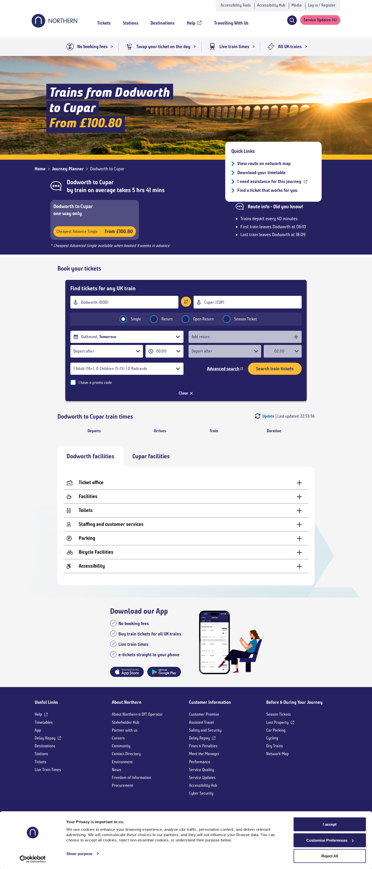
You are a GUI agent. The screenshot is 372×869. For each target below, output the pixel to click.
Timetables (44, 722)
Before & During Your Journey (294, 702)
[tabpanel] (186, 526)
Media (297, 5)
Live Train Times (48, 769)
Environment (122, 761)
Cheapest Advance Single (94, 231)
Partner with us (124, 730)
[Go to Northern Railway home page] (54, 26)
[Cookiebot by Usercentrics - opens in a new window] (33, 859)
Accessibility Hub (271, 5)
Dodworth (79, 182)
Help (38, 714)
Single (136, 319)
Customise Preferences (326, 840)
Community (121, 745)
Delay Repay (45, 738)
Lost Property (277, 722)
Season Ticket (245, 319)
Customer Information (210, 702)
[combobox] (124, 302)
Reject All (329, 856)
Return (167, 319)
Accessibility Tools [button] (236, 5)
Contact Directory (126, 753)
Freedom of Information (131, 777)
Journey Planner (68, 169)
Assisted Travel (201, 722)
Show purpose (79, 854)
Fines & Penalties (203, 745)
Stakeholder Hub (125, 722)
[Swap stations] (186, 302)
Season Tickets (278, 714)
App (38, 730)
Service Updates (202, 777)
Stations (41, 753)
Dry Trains (274, 745)
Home (40, 169)
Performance (199, 761)
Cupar (106, 182)
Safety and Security (205, 730)
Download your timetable (261, 172)
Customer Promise (204, 714)
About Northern (126, 702)
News (116, 769)
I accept (330, 824)
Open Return (203, 319)
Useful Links (46, 702)
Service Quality (201, 769)
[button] (292, 20)
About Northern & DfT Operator (137, 714)
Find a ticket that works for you (267, 190)
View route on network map (264, 163)
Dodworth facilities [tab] (90, 456)
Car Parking (275, 730)
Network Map (277, 753)
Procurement (122, 785)
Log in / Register (321, 5)
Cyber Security (201, 793)
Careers (118, 738)
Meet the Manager (204, 753)
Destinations (45, 745)
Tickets (40, 761)
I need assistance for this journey (269, 181)
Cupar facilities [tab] (151, 456)
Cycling (272, 738)
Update (268, 416)
